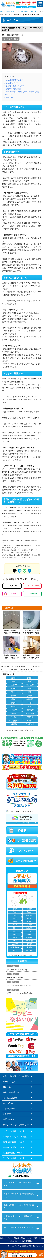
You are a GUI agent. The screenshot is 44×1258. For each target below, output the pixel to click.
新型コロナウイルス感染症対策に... (21, 993)
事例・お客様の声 (11, 1092)
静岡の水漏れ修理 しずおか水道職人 (14, 11)
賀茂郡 (30, 717)
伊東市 (14, 688)
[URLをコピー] (29, 571)
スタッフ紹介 (9, 1108)
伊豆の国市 (30, 714)
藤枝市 (14, 699)
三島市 (14, 685)
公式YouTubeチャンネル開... (18, 970)
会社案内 (7, 1114)
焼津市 (14, 696)
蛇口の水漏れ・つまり (13, 1153)
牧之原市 (14, 717)
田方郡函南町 (14, 721)
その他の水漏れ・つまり (14, 1158)
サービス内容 (9, 1081)
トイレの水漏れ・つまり (14, 1131)
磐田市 (30, 692)
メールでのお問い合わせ (26, 7)
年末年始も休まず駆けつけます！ (20, 985)
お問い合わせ (9, 1119)
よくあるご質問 (10, 1098)
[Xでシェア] (15, 571)
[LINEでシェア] (24, 571)
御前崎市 (30, 710)
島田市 (30, 688)
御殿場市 (30, 699)
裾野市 (14, 706)
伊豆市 (14, 710)
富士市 (14, 692)
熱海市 (30, 681)
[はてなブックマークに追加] (19, 571)
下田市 (30, 703)
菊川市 (14, 714)
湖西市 (30, 706)
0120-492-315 (20, 1176)
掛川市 (30, 696)
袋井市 (14, 703)
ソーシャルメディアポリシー (16, 1125)
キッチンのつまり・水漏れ (15, 1136)
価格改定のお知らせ (15, 977)
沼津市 (14, 681)
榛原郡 (14, 724)
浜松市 (30, 678)
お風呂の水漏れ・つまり (14, 1142)
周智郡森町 (30, 724)
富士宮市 (30, 685)
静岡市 (14, 678)
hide (11, 76)
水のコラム (35, 11)
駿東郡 (30, 721)
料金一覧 (7, 1087)
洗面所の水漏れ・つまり (14, 1147)
